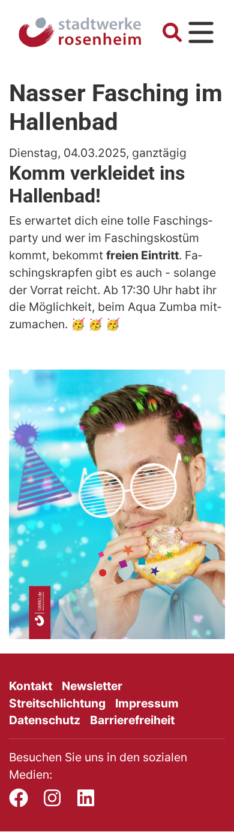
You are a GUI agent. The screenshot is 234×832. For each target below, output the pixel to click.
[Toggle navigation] (201, 32)
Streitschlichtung (57, 703)
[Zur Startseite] (80, 32)
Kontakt (30, 686)
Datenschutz (44, 720)
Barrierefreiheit (132, 720)
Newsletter (92, 686)
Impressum (147, 703)
